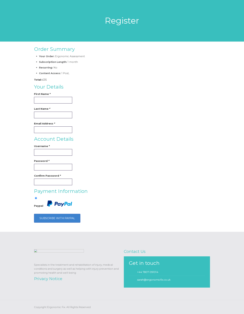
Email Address (44, 123)
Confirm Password (47, 175)
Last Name (42, 108)
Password (41, 160)
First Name (42, 94)
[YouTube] (205, 307)
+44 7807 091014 (147, 272)
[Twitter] (200, 307)
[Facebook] (196, 307)
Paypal (39, 205)
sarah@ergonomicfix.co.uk (153, 279)
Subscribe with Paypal (57, 218)
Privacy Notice (48, 278)
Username (42, 146)
